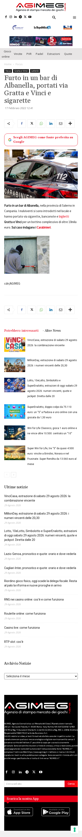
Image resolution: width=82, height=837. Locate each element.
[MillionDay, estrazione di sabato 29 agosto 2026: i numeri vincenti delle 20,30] (14, 365)
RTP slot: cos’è (13, 641)
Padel (39, 54)
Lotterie (35, 70)
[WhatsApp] (41, 123)
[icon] (22, 816)
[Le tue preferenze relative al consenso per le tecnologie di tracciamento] (75, 830)
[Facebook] (6, 17)
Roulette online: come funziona (25, 613)
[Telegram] (20, 17)
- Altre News (52, 331)
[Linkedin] (15, 17)
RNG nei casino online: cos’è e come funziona (34, 599)
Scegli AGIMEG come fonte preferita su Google (43, 140)
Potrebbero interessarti (21, 331)
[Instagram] (11, 17)
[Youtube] (30, 17)
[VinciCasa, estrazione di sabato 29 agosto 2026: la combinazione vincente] (14, 344)
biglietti (64, 216)
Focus (19, 64)
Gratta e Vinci (21, 70)
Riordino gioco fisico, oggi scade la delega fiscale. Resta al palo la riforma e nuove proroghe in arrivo (40, 583)
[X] (25, 17)
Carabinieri (44, 227)
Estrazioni (53, 54)
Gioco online (6, 53)
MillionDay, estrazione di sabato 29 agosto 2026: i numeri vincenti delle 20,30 (36, 516)
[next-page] (13, 474)
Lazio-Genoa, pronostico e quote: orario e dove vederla (40, 554)
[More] (70, 123)
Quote (68, 54)
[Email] (60, 123)
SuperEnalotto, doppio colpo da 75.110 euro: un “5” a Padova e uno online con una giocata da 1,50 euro (52, 412)
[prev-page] (6, 474)
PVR (29, 54)
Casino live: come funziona (22, 627)
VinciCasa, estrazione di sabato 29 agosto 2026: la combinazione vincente (37, 498)
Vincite (18, 54)
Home (8, 64)
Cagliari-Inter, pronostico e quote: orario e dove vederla (40, 568)
